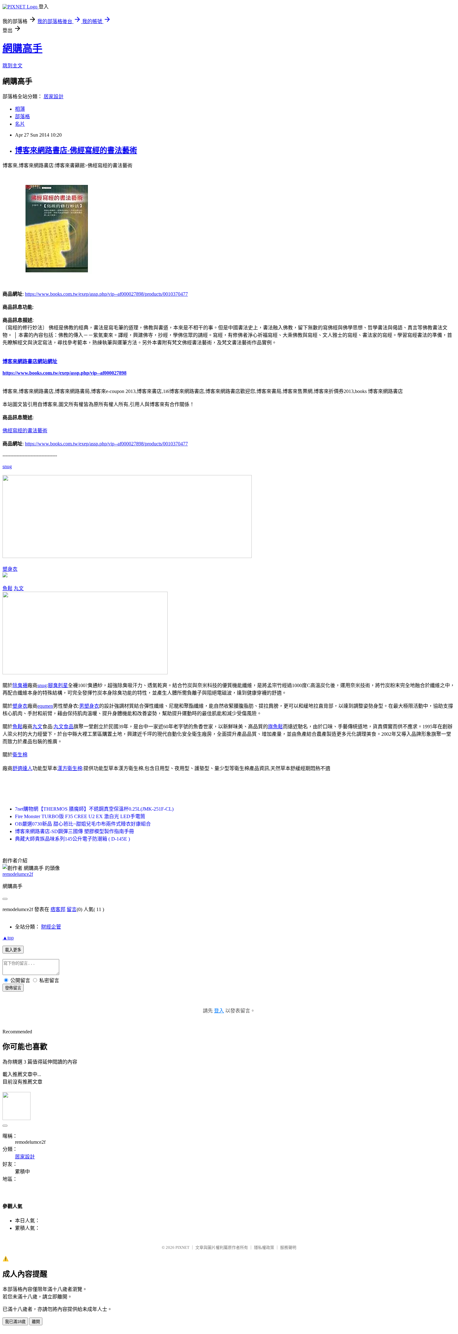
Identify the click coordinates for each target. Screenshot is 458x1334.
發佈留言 (13, 988)
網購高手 (22, 48)
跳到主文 (12, 65)
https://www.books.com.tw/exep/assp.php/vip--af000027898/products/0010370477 (106, 294)
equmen (45, 706)
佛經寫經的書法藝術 (24, 430)
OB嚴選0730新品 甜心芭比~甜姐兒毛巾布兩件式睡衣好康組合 (83, 824)
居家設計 (54, 96)
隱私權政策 (264, 1247)
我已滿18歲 (15, 1321)
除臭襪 (19, 685)
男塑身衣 (89, 706)
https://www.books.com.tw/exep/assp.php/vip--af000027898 (64, 373)
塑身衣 (9, 569)
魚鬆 (7, 588)
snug (7, 466)
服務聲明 (288, 1247)
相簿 (20, 109)
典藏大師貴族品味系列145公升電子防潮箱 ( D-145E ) (72, 839)
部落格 (22, 116)
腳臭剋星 (58, 685)
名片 (20, 124)
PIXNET (182, 1247)
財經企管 (51, 926)
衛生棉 (19, 754)
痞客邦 (57, 909)
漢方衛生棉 (69, 768)
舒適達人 (22, 768)
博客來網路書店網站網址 (29, 361)
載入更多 (13, 950)
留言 (72, 909)
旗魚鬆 (275, 726)
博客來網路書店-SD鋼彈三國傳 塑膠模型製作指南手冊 (74, 831)
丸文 (19, 588)
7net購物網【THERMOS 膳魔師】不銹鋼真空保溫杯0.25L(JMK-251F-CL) (94, 809)
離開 (36, 1321)
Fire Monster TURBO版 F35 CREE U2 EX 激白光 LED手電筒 (80, 816)
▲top (8, 937)
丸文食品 (64, 726)
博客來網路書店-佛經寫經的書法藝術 (76, 150)
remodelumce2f (17, 874)
